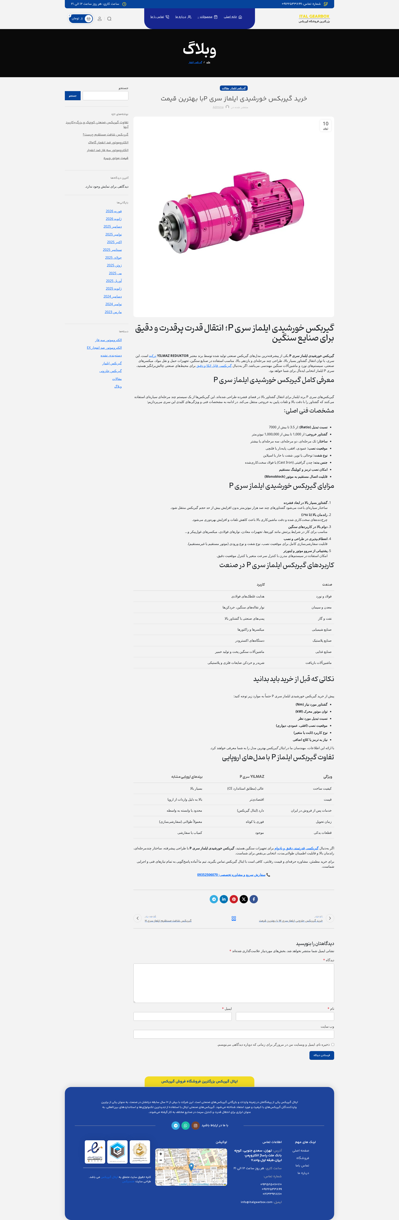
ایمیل (227, 1008)
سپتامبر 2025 (112, 249)
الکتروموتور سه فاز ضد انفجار (107, 150)
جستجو (123, 87)
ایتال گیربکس (109, 1177)
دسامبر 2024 (112, 296)
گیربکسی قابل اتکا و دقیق (214, 365)
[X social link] (244, 899)
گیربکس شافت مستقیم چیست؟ (105, 135)
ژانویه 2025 (114, 288)
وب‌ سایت (327, 1026)
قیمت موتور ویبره (115, 158)
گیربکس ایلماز (195, 62)
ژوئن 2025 (114, 265)
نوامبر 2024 (113, 304)
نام (331, 1008)
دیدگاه (328, 960)
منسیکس (128, 1181)
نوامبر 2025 (113, 234)
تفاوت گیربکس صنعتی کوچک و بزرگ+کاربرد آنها (97, 125)
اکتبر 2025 (114, 242)
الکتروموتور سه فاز (108, 340)
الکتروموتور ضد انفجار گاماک (108, 142)
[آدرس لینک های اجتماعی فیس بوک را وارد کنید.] (254, 899)
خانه (208, 62)
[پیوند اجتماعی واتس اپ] (185, 1125)
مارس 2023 (113, 312)
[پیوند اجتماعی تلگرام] (214, 899)
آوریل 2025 (114, 280)
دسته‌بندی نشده (111, 355)
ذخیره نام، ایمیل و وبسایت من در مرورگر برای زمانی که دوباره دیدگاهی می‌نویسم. (273, 1044)
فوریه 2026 (114, 211)
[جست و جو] (109, 19)
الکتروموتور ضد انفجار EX (104, 347)
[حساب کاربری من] (99, 19)
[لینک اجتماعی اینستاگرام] (195, 1125)
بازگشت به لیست (234, 918)
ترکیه (152, 355)
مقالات (225, 88)
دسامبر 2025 (112, 226)
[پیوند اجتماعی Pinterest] (234, 899)
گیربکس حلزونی (110, 371)
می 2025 (115, 273)
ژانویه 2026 (114, 218)
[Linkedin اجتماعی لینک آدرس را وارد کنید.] (224, 899)
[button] (191, 1167)
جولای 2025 (113, 257)
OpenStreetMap (200, 1184)
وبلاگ (118, 386)
